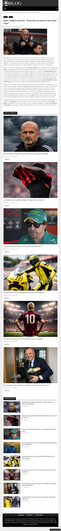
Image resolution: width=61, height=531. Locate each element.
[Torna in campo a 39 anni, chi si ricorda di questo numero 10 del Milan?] (30, 319)
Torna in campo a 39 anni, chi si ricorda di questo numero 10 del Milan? (23, 339)
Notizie (5, 17)
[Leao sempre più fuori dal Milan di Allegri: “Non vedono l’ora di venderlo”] (30, 180)
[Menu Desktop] (4, 8)
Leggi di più (6, 159)
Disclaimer (30, 515)
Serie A (10, 17)
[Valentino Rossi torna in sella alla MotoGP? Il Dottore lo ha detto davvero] (30, 273)
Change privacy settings (55, 529)
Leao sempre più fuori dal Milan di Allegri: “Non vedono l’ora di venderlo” (23, 200)
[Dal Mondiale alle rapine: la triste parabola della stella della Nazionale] (11, 502)
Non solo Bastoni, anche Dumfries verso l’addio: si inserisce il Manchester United (26, 385)
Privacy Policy (39, 515)
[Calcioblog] (12, 3)
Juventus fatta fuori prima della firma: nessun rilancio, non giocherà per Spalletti (25, 154)
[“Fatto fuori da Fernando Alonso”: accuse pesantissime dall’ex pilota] (30, 226)
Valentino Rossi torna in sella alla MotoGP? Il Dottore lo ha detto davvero (23, 292)
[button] (57, 9)
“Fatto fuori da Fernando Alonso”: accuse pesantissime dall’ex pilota (22, 246)
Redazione (21, 515)
